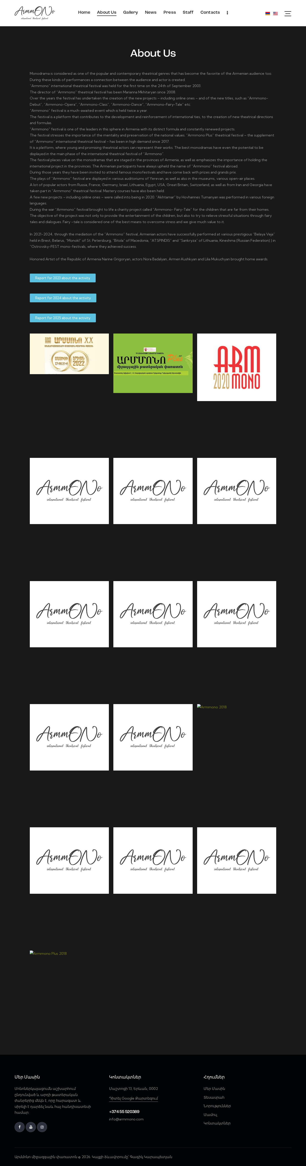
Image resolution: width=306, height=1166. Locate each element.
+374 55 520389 (124, 1112)
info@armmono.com (126, 1119)
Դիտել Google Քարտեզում (133, 1098)
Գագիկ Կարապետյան (151, 1157)
